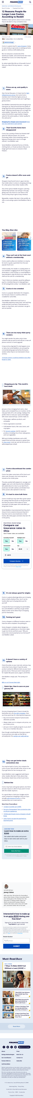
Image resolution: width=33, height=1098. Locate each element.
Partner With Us (6, 1061)
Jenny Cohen (9, 892)
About (3, 1051)
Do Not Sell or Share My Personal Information (16, 1089)
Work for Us (19, 1054)
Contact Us (19, 1057)
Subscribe (19, 1061)
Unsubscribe (22, 1092)
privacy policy (19, 855)
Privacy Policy (18, 566)
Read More (16, 1026)
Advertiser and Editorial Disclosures (11, 6)
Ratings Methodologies (8, 1054)
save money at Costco (13, 798)
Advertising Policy (13, 1086)
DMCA (16, 1092)
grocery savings (10, 431)
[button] (3, 2)
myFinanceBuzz (6, 1064)
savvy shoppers (22, 46)
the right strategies (19, 713)
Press (17, 1051)
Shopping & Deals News (18, 8)
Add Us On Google (9, 42)
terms (25, 855)
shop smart (7, 442)
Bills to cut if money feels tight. (11, 682)
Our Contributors (6, 1057)
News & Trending (6, 8)
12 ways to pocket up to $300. (12, 807)
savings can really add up (20, 736)
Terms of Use (11, 1092)
